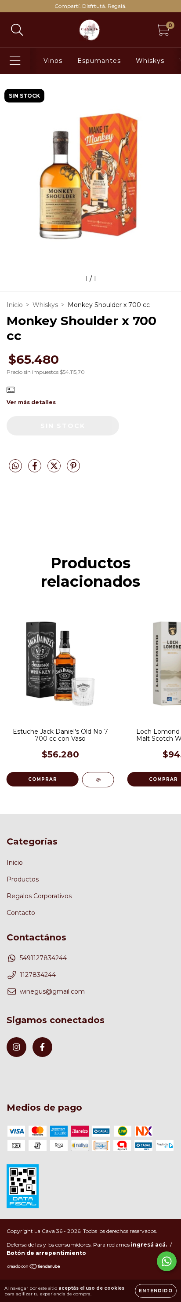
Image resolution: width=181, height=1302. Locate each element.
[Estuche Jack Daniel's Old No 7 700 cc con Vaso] (98, 779)
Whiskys (150, 61)
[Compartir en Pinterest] (73, 469)
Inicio (15, 305)
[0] (163, 32)
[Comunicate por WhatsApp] (167, 1261)
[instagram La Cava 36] (16, 1047)
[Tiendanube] (34, 1267)
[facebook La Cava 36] (42, 1047)
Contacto (21, 913)
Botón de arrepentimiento (46, 1253)
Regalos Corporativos (39, 896)
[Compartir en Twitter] (54, 469)
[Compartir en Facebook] (35, 469)
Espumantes (99, 61)
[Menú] (15, 61)
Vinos (52, 61)
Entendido (156, 1291)
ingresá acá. (149, 1244)
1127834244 (38, 975)
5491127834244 (43, 958)
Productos (23, 879)
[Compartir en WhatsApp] (15, 466)
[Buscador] (17, 30)
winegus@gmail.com (52, 991)
